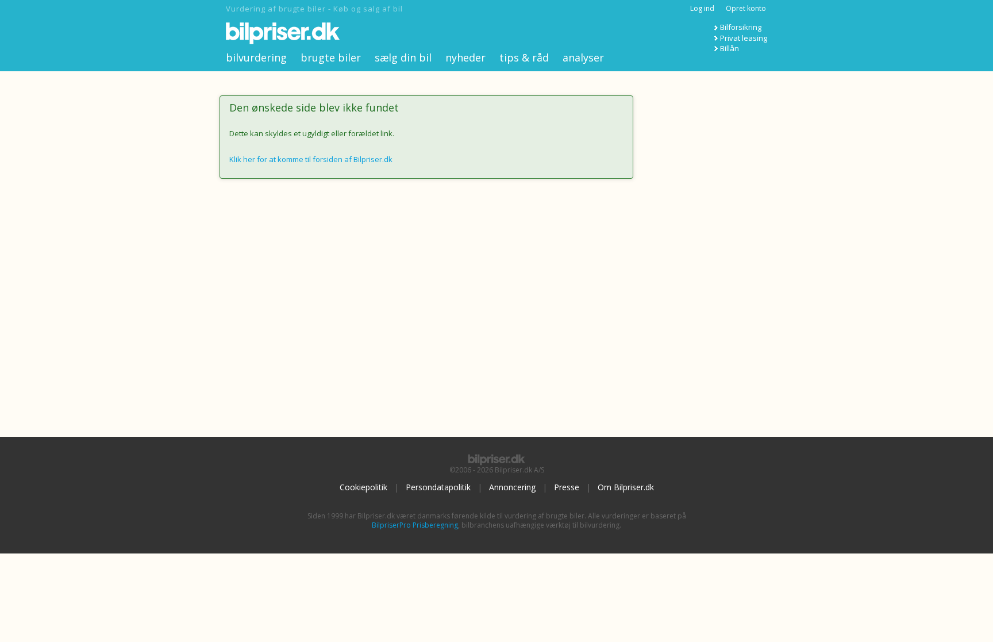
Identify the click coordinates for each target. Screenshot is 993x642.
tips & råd (524, 57)
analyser (583, 57)
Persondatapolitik (438, 487)
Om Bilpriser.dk (626, 487)
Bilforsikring (740, 27)
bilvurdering (256, 57)
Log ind (702, 8)
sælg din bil (403, 57)
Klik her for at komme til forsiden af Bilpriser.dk (310, 159)
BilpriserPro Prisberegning (415, 525)
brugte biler (331, 57)
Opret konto (746, 8)
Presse (566, 487)
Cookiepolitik (363, 487)
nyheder (465, 57)
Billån (729, 48)
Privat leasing (743, 38)
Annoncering (512, 487)
